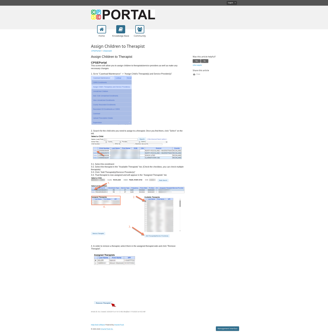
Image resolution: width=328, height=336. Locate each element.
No (205, 61)
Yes (196, 61)
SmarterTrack (119, 325)
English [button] (230, 3)
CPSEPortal (96, 51)
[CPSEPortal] (123, 14)
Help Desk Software (98, 325)
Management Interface (227, 329)
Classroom (107, 51)
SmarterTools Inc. (107, 329)
